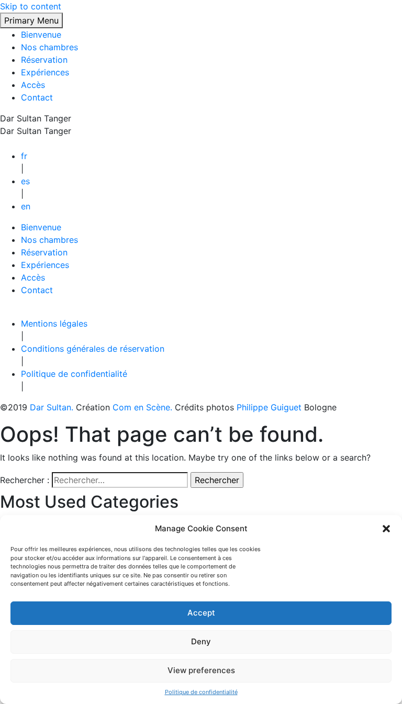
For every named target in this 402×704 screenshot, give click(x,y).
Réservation (44, 59)
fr (24, 156)
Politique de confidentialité (201, 692)
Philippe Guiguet (270, 407)
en (25, 206)
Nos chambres (49, 47)
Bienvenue (41, 34)
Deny (201, 641)
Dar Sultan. (53, 407)
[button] (386, 528)
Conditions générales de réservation (92, 348)
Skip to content (30, 6)
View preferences (201, 670)
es (25, 181)
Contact (37, 97)
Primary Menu (31, 20)
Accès (33, 85)
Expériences (45, 72)
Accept (201, 613)
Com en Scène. (144, 407)
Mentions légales (54, 323)
